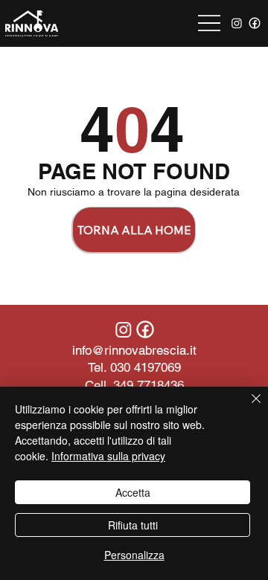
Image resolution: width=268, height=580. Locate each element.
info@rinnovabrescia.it (134, 350)
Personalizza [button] (134, 554)
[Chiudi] (247, 407)
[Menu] (209, 23)
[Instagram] (236, 23)
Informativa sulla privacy (108, 455)
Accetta (132, 492)
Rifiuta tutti (133, 525)
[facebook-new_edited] (254, 23)
